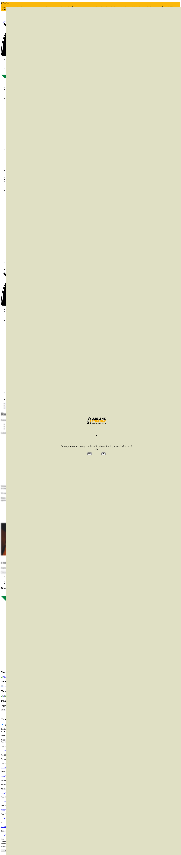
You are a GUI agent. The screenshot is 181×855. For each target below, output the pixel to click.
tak (89, 454)
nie (103, 454)
